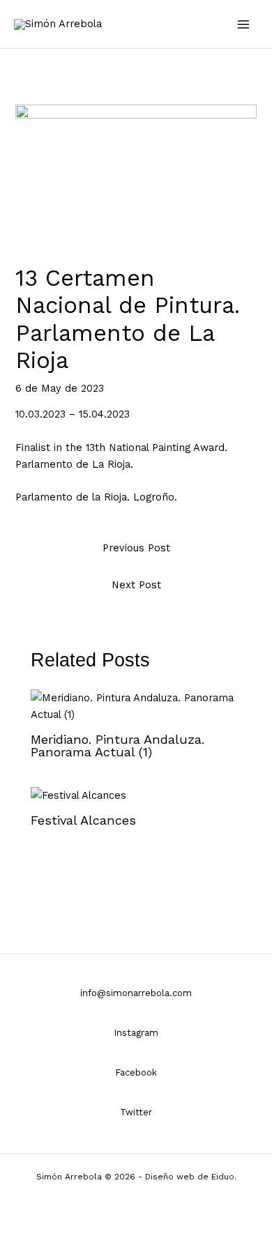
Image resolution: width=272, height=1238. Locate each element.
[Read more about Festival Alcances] (78, 794)
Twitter (136, 1112)
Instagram (136, 1032)
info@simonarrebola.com (136, 993)
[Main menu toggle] (243, 24)
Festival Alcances (83, 820)
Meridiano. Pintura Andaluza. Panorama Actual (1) (117, 745)
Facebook (136, 1072)
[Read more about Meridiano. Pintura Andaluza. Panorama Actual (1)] (136, 705)
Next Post (136, 585)
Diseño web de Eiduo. (190, 1177)
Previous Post (136, 548)
